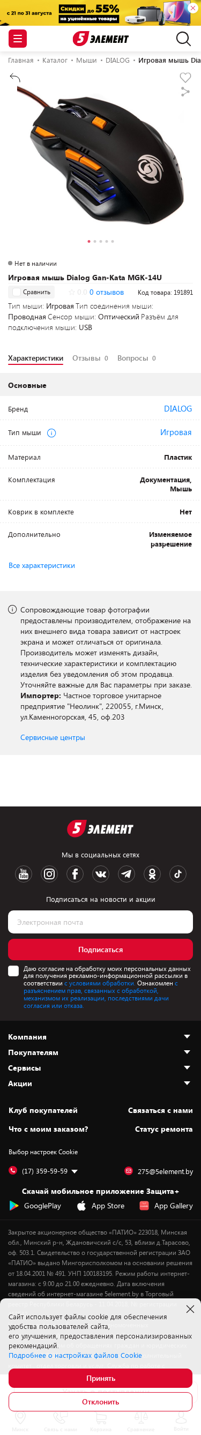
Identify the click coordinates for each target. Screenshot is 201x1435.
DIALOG (178, 408)
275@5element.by (165, 1171)
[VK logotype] (100, 874)
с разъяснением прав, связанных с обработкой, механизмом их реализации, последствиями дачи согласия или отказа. (101, 993)
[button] (89, 242)
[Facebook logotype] (75, 874)
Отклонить (100, 1401)
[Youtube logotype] (23, 874)
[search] (181, 38)
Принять (100, 1378)
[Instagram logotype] (49, 874)
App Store (108, 1205)
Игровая (176, 432)
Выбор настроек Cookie (43, 1151)
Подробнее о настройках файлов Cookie (75, 1355)
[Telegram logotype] (126, 874)
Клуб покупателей (43, 1110)
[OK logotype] (152, 874)
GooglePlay (42, 1205)
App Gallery (173, 1205)
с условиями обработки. (100, 982)
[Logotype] (100, 39)
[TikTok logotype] (178, 874)
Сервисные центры (52, 737)
